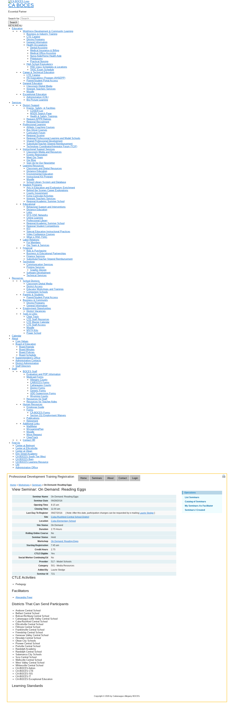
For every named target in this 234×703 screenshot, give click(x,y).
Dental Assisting (38, 47)
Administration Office (27, 467)
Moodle (30, 91)
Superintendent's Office (28, 357)
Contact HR (29, 440)
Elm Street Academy (26, 453)
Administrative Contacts (28, 360)
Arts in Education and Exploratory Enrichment (51, 187)
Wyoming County (39, 396)
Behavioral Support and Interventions (46, 206)
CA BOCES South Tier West (31, 456)
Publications (33, 418)
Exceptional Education (35, 94)
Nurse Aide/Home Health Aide (45, 56)
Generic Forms (38, 390)
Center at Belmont (25, 445)
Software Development (38, 272)
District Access (35, 286)
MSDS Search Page (41, 113)
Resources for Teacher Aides (42, 401)
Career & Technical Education (38, 72)
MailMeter (32, 426)
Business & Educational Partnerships (46, 253)
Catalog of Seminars (195, 501)
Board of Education (26, 344)
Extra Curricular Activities (40, 195)
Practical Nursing (39, 61)
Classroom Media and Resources (44, 152)
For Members (34, 242)
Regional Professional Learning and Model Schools (53, 138)
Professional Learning (34, 124)
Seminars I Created (195, 510)
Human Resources (32, 404)
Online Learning (35, 217)
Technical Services (37, 275)
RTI (28, 228)
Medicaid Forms (35, 377)
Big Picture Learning (37, 99)
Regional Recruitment (38, 121)
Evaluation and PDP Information (44, 374)
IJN (17, 464)
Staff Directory (23, 366)
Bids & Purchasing (36, 250)
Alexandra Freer (24, 597)
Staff (14, 368)
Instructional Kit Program (40, 176)
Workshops (24, 485)
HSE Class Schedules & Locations (48, 66)
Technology (29, 261)
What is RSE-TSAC (37, 237)
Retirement (32, 420)
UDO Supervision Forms (43, 393)
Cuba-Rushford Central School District (70, 517)
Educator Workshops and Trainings (45, 289)
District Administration (27, 363)
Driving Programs (36, 39)
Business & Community (35, 300)
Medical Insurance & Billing (44, 50)
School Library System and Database (46, 182)
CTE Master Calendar (38, 322)
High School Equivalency (40, 64)
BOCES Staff (30, 371)
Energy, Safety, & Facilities (41, 108)
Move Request (34, 434)
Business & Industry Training (42, 34)
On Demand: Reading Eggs (64, 541)
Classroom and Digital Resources (44, 168)
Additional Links (31, 423)
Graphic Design (38, 270)
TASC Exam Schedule (42, 69)
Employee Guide (35, 407)
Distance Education (37, 171)
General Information (37, 42)
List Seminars (192, 497)
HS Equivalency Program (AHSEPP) (46, 77)
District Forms (37, 388)
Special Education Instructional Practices (48, 231)
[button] (15, 25)
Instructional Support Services (39, 149)
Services (16, 102)
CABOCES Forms (39, 382)
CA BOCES (21, 5)
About (15, 338)
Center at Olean (24, 451)
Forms (30, 409)
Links (29, 212)
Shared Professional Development (45, 141)
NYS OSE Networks (37, 215)
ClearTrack (32, 437)
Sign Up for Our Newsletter (41, 163)
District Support (31, 105)
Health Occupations (37, 45)
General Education (32, 83)
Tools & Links (30, 313)
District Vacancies (36, 311)
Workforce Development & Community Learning (48, 31)
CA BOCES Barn (24, 459)
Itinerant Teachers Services (41, 88)
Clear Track (33, 316)
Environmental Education (40, 174)
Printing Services (36, 267)
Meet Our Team (35, 157)
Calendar (16, 335)
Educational (29, 204)
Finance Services (36, 256)
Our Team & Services (38, 245)
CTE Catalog (33, 36)
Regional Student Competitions (43, 226)
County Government (37, 193)
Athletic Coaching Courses (41, 127)
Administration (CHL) (37, 97)
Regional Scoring (35, 135)
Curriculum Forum (36, 132)
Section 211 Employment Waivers (48, 415)
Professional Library (37, 220)
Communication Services (40, 264)
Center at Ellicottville (26, 448)
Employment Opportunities (37, 308)
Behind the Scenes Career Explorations (47, 190)
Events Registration (37, 154)
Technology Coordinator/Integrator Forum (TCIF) (52, 146)
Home (83, 478)
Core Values (22, 341)
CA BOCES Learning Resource (32, 462)
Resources (17, 278)
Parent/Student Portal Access (42, 80)
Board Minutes (27, 349)
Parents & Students (33, 294)
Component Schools (37, 291)
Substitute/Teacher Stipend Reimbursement (50, 143)
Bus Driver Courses (37, 130)
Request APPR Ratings (39, 119)
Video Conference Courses (41, 234)
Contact (123, 478)
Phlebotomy (36, 58)
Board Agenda (26, 346)
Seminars (97, 478)
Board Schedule (27, 355)
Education (17, 28)
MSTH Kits (32, 330)
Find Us (16, 442)
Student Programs (32, 184)
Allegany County (39, 379)
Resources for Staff (37, 399)
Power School (34, 333)
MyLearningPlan (35, 429)
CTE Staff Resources (38, 319)
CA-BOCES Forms (40, 412)
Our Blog (31, 160)
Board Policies (27, 352)
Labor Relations (31, 239)
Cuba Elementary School (63, 521)
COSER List (36, 110)
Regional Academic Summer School (46, 201)
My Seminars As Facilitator (199, 506)
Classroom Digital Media (39, 86)
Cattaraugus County (40, 385)
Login (135, 478)
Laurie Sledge (147, 513)
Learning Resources (33, 165)
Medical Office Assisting (43, 53)
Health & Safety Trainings (43, 116)
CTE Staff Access (36, 324)
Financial (27, 248)
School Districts (31, 281)
